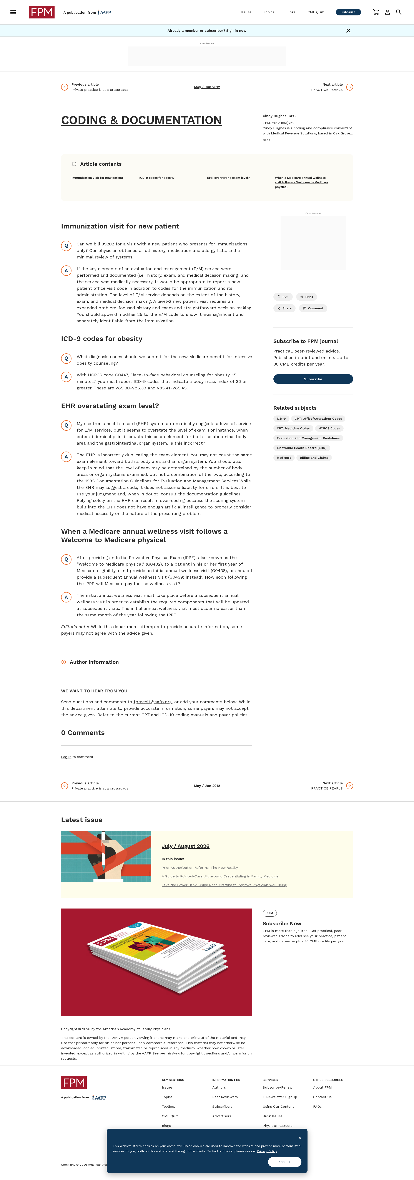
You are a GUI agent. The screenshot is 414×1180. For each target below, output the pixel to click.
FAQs (317, 1106)
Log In (66, 757)
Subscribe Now (282, 923)
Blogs (290, 12)
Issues (246, 12)
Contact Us (322, 1097)
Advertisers (221, 1116)
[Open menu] (13, 12)
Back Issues (273, 1116)
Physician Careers (278, 1126)
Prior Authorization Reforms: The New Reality (200, 868)
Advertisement (207, 43)
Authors (219, 1087)
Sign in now (236, 30)
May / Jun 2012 (207, 87)
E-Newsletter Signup (280, 1097)
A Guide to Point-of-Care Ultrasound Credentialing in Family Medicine (220, 876)
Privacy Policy (267, 1151)
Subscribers (222, 1106)
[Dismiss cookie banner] (299, 1137)
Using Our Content (278, 1106)
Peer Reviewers (225, 1097)
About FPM (322, 1087)
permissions (170, 1053)
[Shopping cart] (376, 12)
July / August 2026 (185, 846)
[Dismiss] (348, 30)
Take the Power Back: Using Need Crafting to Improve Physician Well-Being (224, 885)
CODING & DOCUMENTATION (141, 120)
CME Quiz (316, 12)
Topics (269, 12)
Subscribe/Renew (277, 1087)
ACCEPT (285, 1162)
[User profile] (387, 12)
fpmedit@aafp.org (153, 701)
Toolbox (168, 1106)
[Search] (399, 12)
